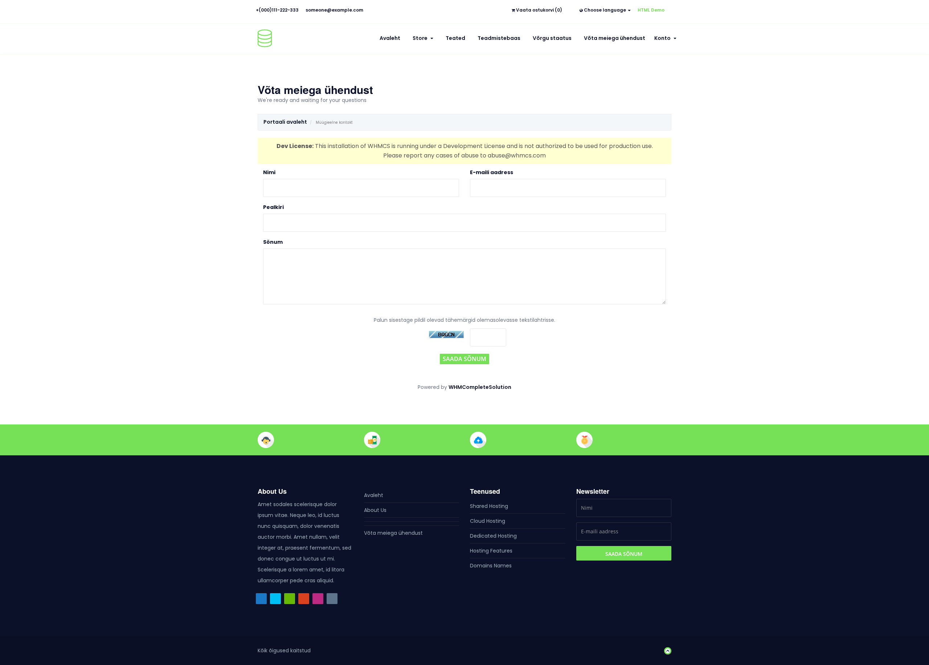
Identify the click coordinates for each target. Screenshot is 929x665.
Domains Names (491, 565)
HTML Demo (651, 10)
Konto (663, 38)
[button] (665, 650)
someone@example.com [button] (334, 10)
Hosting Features (491, 550)
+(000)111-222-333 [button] (277, 10)
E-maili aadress (491, 172)
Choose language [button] (605, 10)
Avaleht (390, 38)
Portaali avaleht (285, 122)
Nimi (269, 172)
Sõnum (273, 242)
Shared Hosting (489, 506)
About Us (375, 510)
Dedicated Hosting (493, 535)
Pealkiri (273, 207)
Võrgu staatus (552, 38)
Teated (455, 38)
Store (421, 38)
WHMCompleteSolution (480, 387)
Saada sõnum (464, 359)
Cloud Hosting (487, 521)
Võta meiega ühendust (614, 38)
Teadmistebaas (499, 38)
